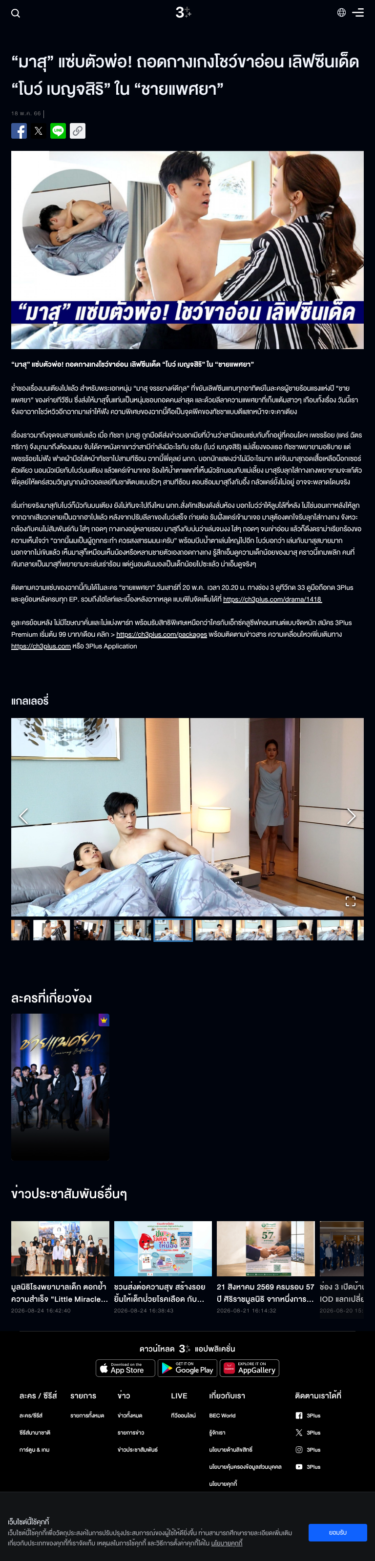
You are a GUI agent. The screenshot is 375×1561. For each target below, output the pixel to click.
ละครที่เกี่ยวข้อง (51, 999)
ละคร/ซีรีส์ (31, 1415)
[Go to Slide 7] (213, 930)
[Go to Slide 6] (173, 930)
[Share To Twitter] (38, 131)
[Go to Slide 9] (294, 930)
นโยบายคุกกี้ (223, 1484)
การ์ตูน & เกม (35, 1450)
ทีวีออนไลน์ (183, 1415)
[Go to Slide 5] (132, 930)
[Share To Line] (58, 131)
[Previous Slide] (23, 817)
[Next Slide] (351, 817)
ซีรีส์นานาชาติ (35, 1432)
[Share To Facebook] (19, 131)
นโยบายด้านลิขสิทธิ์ (230, 1450)
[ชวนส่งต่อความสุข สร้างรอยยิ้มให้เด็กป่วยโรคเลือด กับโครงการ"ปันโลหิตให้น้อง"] (163, 1248)
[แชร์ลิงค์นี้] (77, 131)
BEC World (222, 1415)
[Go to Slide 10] (335, 930)
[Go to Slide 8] (254, 930)
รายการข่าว (131, 1432)
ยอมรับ (338, 1533)
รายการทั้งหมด (87, 1415)
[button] (187, 817)
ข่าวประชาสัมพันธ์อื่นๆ (69, 1195)
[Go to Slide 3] (51, 930)
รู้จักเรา (217, 1432)
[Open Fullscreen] (350, 902)
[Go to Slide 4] (92, 930)
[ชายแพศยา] (60, 1087)
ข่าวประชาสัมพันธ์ (138, 1450)
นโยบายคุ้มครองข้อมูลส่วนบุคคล (245, 1467)
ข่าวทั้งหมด (130, 1415)
